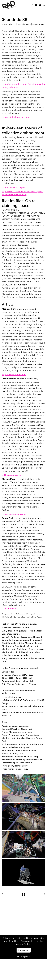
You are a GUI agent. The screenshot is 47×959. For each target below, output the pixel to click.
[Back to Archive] (23, 894)
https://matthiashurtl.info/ (14, 374)
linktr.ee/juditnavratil (11, 474)
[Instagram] (32, 5)
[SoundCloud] (44, 5)
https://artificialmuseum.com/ (15, 117)
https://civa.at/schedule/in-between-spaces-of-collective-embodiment (22, 193)
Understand (23, 950)
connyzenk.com (9, 608)
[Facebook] (36, 5)
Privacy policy (23, 956)
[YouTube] (40, 5)
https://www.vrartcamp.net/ (14, 187)
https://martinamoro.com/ (14, 513)
